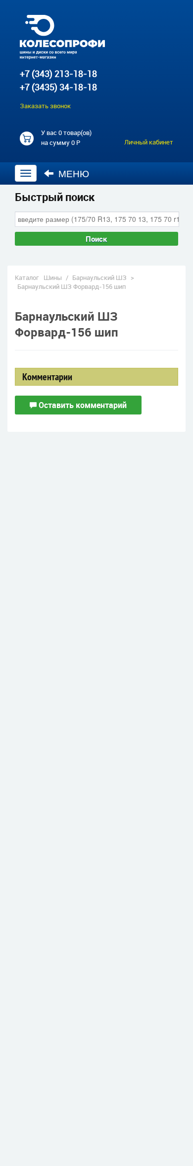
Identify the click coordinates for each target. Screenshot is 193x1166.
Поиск (96, 239)
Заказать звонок (45, 105)
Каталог (27, 277)
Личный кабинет (148, 141)
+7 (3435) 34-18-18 (58, 87)
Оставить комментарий (82, 405)
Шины (53, 277)
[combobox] (97, 219)
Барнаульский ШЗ (99, 277)
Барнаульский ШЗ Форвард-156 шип (71, 286)
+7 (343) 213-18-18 (58, 73)
